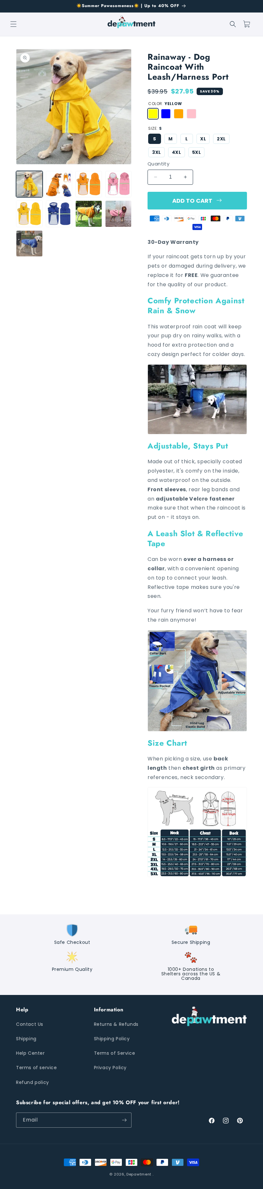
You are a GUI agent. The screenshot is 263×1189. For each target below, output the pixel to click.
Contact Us (29, 1024)
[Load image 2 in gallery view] (59, 184)
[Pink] (191, 114)
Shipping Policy (112, 1038)
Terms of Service (114, 1053)
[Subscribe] (124, 1120)
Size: (155, 128)
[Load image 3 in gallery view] (88, 184)
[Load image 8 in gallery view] (118, 213)
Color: (165, 103)
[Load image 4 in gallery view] (118, 184)
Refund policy (32, 1082)
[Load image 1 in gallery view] (29, 184)
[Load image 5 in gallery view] (29, 213)
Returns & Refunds (116, 1024)
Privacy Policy (110, 1067)
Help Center (30, 1053)
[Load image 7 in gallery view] (88, 213)
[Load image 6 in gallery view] (59, 213)
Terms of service (36, 1067)
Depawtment (138, 1174)
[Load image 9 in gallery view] (29, 243)
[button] (13, 24)
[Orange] (179, 114)
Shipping (26, 1038)
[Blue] (166, 114)
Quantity (158, 163)
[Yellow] (153, 114)
